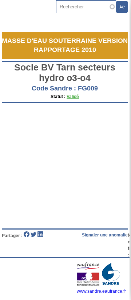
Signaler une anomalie (105, 235)
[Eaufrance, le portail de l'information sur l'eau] (88, 284)
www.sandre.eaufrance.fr (101, 291)
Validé (73, 96)
